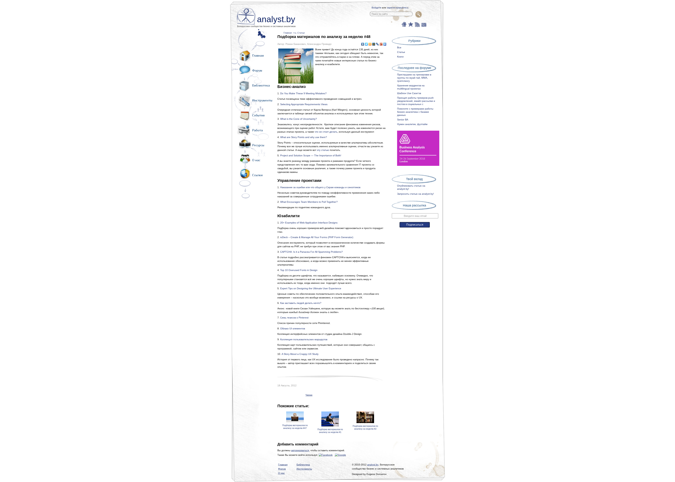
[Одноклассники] (370, 44)
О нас (256, 160)
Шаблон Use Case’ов (409, 93)
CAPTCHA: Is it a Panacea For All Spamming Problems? (311, 251)
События (258, 115)
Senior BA (402, 119)
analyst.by (276, 19)
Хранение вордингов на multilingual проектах (411, 87)
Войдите (376, 7)
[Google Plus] (381, 44)
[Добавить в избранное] (410, 24)
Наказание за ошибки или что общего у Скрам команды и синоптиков (320, 187)
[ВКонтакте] (363, 44)
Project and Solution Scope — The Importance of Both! (310, 155)
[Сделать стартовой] (404, 24)
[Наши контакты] (423, 24)
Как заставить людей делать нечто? (300, 303)
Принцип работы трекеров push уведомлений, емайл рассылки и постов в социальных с (416, 101)
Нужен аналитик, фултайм (412, 124)
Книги (400, 56)
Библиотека (261, 85)
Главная (258, 55)
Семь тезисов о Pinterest (294, 317)
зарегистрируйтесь (398, 7)
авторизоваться (300, 450)
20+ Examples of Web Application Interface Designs (309, 222)
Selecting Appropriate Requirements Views (303, 104)
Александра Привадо (319, 44)
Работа (257, 130)
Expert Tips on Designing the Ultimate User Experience (310, 288)
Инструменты (262, 100)
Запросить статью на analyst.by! (415, 193)
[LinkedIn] (385, 44)
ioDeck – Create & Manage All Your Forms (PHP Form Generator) (316, 237)
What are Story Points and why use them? (303, 137)
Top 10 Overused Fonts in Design (298, 270)
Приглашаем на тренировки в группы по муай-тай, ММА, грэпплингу (414, 77)
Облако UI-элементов (292, 328)
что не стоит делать (326, 131)
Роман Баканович (295, 44)
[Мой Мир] (374, 44)
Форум (257, 70)
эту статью (323, 150)
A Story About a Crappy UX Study (300, 354)
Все (399, 47)
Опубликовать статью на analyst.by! (411, 187)
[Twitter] (366, 44)
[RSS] (417, 24)
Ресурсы (258, 145)
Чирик (309, 395)
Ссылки (257, 175)
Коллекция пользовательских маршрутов (303, 339)
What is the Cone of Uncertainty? (298, 118)
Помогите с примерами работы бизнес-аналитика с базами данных (415, 111)
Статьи (301, 33)
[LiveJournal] (377, 44)
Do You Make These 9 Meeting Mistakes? (303, 93)
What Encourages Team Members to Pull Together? (309, 201)
